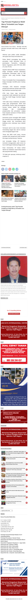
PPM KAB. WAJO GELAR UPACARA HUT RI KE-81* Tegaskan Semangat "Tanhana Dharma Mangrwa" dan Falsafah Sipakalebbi (16, 475)
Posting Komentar (12, 29)
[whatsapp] (13, 169)
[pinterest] (9, 169)
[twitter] (6, 169)
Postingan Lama (23, 247)
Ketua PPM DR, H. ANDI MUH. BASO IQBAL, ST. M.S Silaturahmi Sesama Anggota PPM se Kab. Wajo (16, 453)
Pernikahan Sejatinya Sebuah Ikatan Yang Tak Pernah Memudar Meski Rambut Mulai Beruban (16, 481)
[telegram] (17, 169)
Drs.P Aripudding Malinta (14, 310)
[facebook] (2, 169)
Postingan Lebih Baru (5, 247)
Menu (3, 9)
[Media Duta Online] (10, 5)
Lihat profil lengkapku (14, 313)
